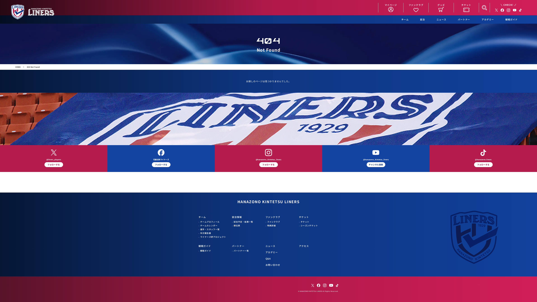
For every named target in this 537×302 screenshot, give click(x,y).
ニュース (441, 19)
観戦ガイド (511, 19)
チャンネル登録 (376, 164)
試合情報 (237, 217)
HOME (18, 67)
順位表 (237, 225)
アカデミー (488, 19)
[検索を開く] (484, 7)
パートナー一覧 (241, 251)
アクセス (304, 246)
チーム (405, 19)
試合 (422, 19)
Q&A (268, 258)
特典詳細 (271, 225)
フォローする (54, 164)
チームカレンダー (208, 225)
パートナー (464, 19)
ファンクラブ (273, 217)
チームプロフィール (210, 222)
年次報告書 (205, 233)
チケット (304, 217)
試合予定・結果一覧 (243, 222)
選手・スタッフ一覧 (210, 229)
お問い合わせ (273, 265)
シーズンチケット (309, 225)
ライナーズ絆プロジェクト (213, 237)
